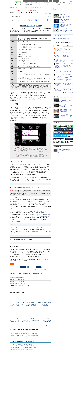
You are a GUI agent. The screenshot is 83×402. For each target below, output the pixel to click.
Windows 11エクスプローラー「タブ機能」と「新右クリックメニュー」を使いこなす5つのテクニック (64, 84)
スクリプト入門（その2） (20, 281)
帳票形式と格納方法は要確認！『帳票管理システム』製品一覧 (22, 344)
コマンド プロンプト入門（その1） (22, 287)
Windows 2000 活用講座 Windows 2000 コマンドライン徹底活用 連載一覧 (27, 273)
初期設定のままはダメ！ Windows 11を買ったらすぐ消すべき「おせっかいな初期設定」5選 (63, 71)
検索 (72, 9)
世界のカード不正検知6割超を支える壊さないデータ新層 (36, 304)
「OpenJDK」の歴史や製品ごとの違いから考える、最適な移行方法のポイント (65, 30)
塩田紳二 (48, 16)
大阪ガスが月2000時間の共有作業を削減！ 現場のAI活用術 (46, 304)
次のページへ (38, 25)
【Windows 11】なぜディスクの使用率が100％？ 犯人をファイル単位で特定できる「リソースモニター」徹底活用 (63, 76)
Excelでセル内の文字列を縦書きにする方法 (64, 52)
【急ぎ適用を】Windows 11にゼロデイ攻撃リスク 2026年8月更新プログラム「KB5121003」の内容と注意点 (64, 60)
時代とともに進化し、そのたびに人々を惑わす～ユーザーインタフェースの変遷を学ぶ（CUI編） (46, 321)
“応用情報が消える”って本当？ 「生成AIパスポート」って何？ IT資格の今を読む (66, 110)
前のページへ (23, 25)
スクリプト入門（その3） (20, 279)
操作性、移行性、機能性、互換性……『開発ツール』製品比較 (22, 349)
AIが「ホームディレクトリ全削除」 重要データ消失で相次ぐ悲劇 (25, 320)
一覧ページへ (70, 118)
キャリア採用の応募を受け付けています (61, 38)
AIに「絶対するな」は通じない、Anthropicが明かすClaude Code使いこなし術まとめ (65, 100)
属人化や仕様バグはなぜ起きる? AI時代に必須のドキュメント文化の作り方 (66, 25)
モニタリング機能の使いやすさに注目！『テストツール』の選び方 (23, 347)
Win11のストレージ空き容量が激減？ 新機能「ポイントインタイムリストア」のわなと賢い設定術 (64, 89)
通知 (24, 20)
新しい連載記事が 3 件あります (17, 277)
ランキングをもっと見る (68, 92)
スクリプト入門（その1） (20, 283)
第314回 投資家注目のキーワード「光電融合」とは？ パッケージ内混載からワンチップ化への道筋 (63, 49)
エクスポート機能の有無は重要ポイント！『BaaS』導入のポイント (23, 345)
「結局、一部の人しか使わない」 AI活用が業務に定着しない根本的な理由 (65, 16)
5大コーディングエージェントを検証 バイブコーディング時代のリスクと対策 (66, 105)
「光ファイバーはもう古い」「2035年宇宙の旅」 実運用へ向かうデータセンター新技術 (65, 115)
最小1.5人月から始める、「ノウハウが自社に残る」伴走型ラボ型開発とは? (65, 21)
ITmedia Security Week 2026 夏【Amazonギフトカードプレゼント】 (64, 151)
